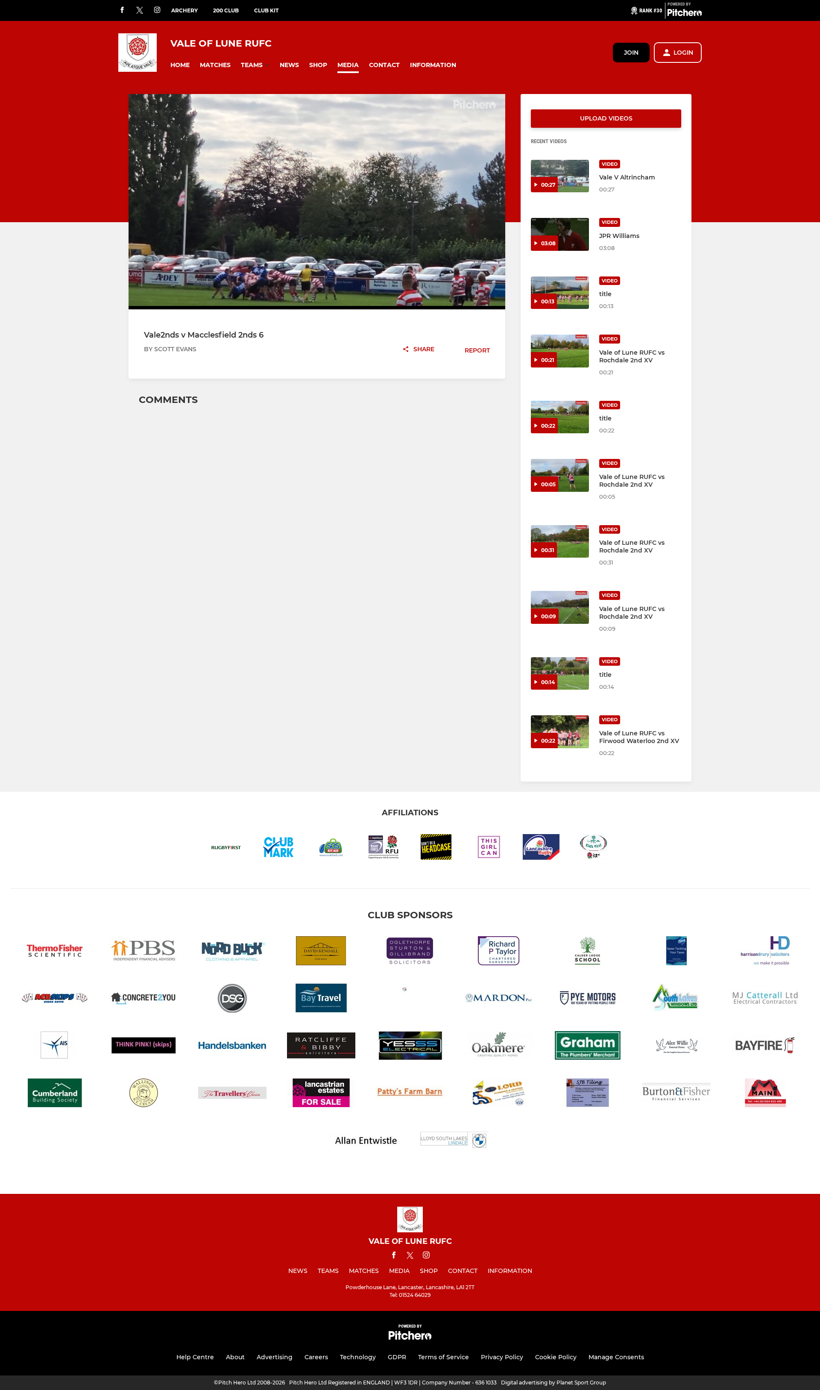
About (235, 1357)
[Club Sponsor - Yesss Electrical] (410, 1047)
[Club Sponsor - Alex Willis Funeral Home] (676, 1047)
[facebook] (122, 10)
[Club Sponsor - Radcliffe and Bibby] (321, 1047)
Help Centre (195, 1357)
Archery (184, 10)
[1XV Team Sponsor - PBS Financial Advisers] (143, 952)
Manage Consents (616, 1357)
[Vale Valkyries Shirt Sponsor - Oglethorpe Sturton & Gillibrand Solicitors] (410, 952)
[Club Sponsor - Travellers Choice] (232, 1094)
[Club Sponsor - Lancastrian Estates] (321, 1094)
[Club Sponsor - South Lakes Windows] (676, 1000)
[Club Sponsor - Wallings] (143, 1094)
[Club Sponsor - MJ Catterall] (765, 1000)
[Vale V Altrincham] (560, 176)
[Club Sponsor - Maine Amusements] (765, 1094)
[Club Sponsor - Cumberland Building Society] (54, 1094)
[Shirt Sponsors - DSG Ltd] (232, 1000)
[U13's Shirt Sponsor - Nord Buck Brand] (232, 952)
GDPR (397, 1357)
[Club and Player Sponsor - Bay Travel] (321, 1000)
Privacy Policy (502, 1357)
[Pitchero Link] (685, 14)
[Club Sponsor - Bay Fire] (765, 1047)
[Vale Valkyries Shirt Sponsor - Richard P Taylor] (499, 952)
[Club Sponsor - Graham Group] (588, 1047)
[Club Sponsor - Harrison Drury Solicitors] (765, 952)
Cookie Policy (556, 1357)
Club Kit (266, 10)
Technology (358, 1357)
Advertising (275, 1357)
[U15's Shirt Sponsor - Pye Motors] (588, 1000)
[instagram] (157, 10)
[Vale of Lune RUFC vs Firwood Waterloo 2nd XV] (560, 731)
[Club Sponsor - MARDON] (499, 1000)
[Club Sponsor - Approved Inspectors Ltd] (54, 1047)
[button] (180, 65)
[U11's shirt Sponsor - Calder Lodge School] (588, 952)
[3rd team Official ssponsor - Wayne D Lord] (499, 1094)
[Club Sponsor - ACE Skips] (54, 1000)
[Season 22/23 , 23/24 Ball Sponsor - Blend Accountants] (676, 952)
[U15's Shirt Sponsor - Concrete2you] (143, 1000)
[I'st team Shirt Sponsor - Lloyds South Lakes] (454, 1142)
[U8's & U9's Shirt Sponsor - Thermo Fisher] (54, 952)
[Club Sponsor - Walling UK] (410, 1000)
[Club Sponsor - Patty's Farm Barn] (410, 1094)
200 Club (226, 10)
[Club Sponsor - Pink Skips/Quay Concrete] (143, 1047)
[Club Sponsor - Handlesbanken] (232, 1047)
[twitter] (139, 11)
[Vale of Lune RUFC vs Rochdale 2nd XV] (560, 351)
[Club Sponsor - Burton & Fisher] (676, 1094)
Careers (316, 1357)
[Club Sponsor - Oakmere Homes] (499, 1047)
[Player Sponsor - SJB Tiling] (588, 1094)
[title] (560, 292)
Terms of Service (443, 1357)
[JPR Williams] (560, 234)
